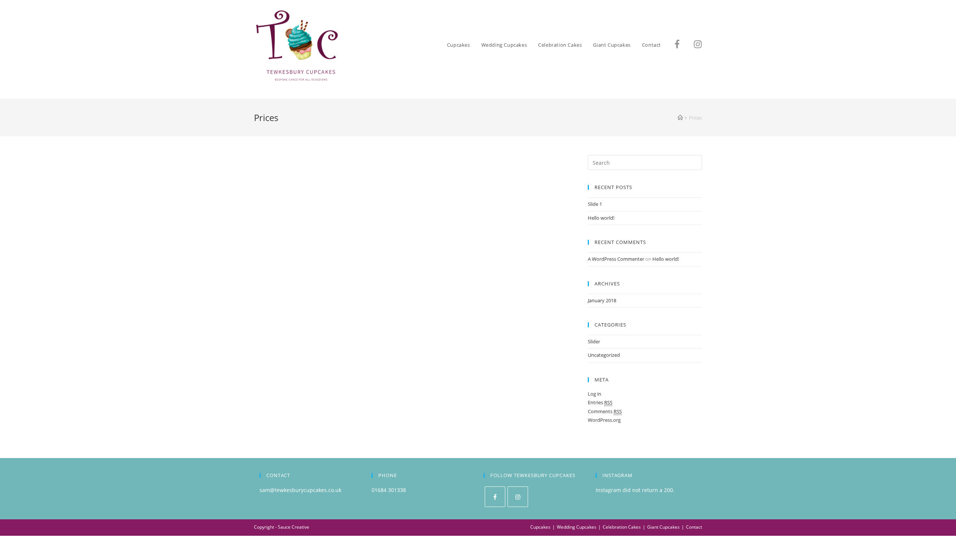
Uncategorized (604, 355)
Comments (605, 411)
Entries (600, 402)
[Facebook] (495, 496)
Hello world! (601, 217)
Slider (594, 341)
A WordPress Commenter (616, 259)
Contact (694, 527)
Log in (594, 393)
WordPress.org (604, 420)
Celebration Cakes (622, 527)
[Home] (680, 117)
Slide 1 (595, 204)
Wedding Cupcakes (576, 527)
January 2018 (602, 300)
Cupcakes (540, 527)
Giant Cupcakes (663, 527)
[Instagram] (518, 496)
